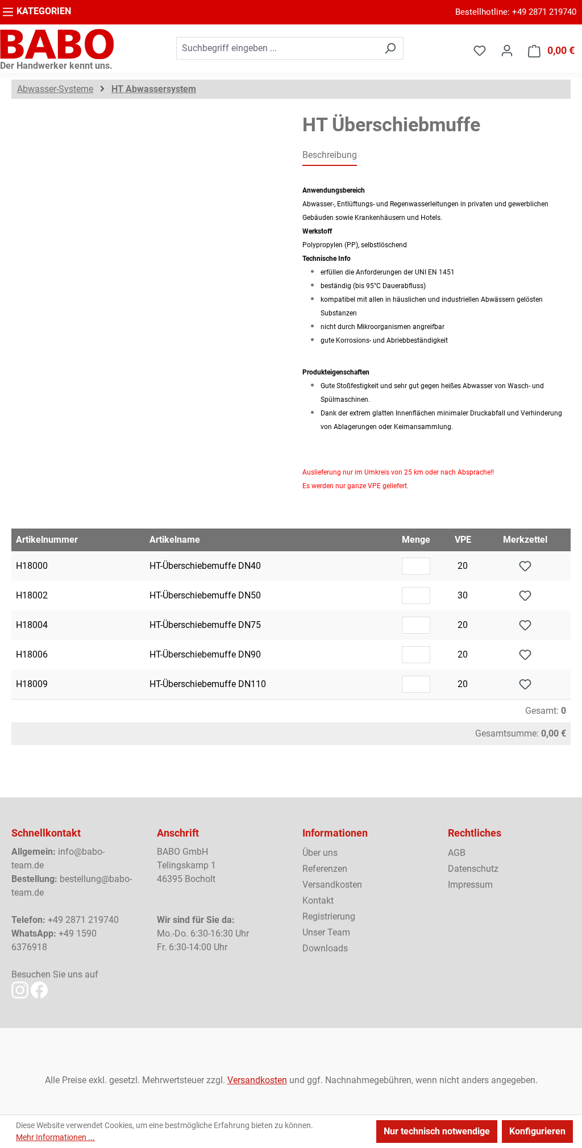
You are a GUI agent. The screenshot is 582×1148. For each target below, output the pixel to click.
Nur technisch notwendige (437, 1131)
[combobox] (276, 48)
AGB (456, 852)
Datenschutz (473, 868)
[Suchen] (390, 48)
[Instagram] (19, 989)
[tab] (329, 155)
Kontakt (318, 900)
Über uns (320, 852)
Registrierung (328, 916)
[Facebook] (39, 989)
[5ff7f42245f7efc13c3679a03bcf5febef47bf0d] (145, 236)
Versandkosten (332, 884)
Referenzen (324, 868)
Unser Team (326, 932)
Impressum (470, 884)
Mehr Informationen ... (55, 1137)
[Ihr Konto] (507, 50)
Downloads (325, 948)
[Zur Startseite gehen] (57, 44)
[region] (145, 236)
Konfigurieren (537, 1131)
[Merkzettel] (479, 50)
